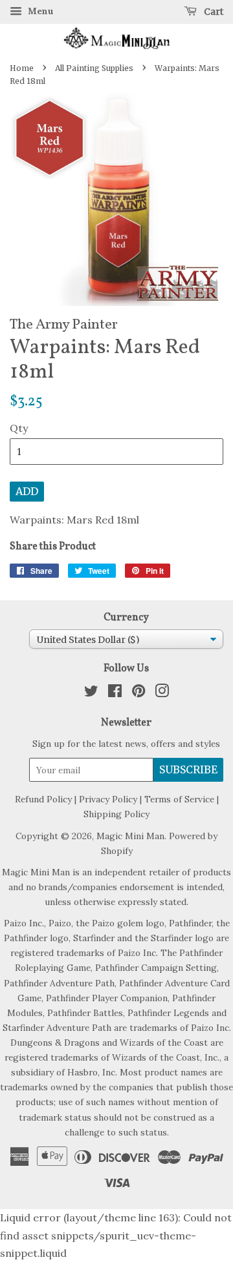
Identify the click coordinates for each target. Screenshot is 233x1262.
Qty (19, 428)
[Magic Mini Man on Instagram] (162, 693)
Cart (212, 11)
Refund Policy (43, 799)
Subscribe (188, 769)
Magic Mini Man (130, 836)
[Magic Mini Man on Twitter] (91, 693)
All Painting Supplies (94, 68)
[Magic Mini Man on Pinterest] (138, 693)
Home (22, 68)
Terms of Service (179, 799)
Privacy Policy (108, 799)
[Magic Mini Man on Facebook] (114, 693)
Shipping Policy (116, 814)
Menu (39, 11)
